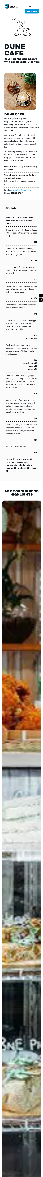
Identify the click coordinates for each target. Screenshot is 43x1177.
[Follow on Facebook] (41, 295)
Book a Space (32, 11)
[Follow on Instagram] (41, 300)
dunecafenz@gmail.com (20, 190)
